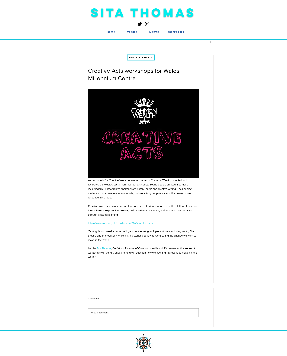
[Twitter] (140, 24)
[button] (133, 32)
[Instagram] (147, 24)
